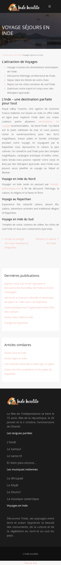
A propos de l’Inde (13, 55)
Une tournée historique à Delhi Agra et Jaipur (29, 364)
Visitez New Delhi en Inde (18, 317)
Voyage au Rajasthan (16, 322)
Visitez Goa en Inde (15, 352)
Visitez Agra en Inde (15, 358)
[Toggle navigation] (49, 6)
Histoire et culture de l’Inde (46, 241)
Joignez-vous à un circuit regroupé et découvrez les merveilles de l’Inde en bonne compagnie (29, 288)
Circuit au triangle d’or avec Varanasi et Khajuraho (16, 243)
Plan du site (30, 563)
